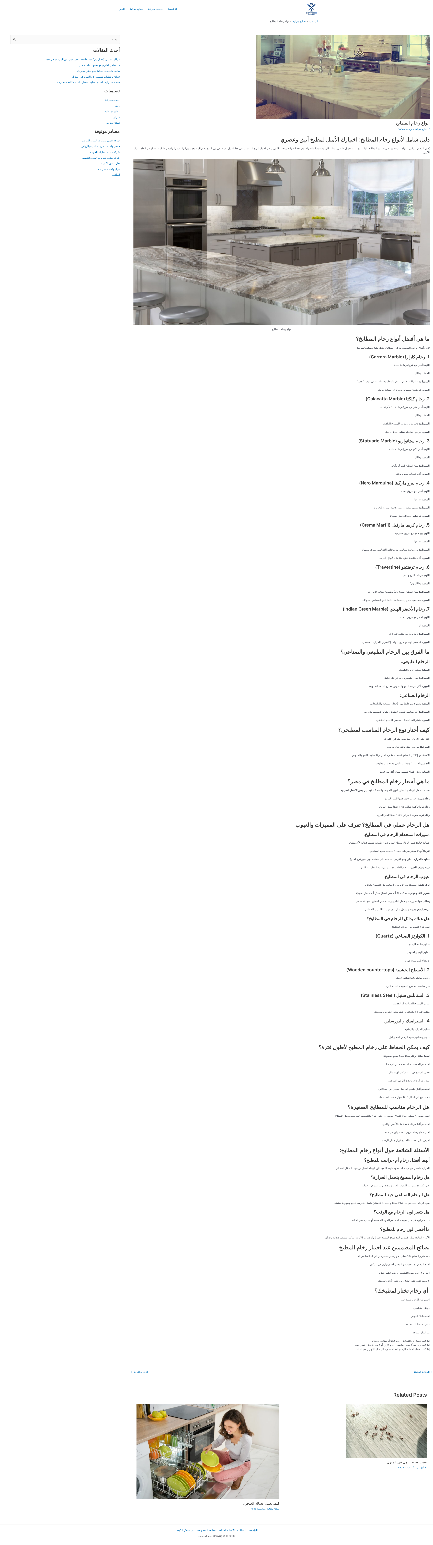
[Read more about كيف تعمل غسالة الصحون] (208, 1451)
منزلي (116, 117)
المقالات (241, 1530)
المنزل (121, 8)
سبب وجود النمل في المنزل (407, 1462)
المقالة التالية (139, 1372)
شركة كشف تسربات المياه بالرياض (101, 140)
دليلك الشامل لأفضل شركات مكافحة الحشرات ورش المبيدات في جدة (82, 59)
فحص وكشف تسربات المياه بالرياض (100, 146)
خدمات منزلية (155, 8)
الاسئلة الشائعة (227, 1530)
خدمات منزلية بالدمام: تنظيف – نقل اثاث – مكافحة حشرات (88, 82)
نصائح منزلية (136, 8)
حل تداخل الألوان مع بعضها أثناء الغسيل (99, 65)
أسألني (116, 174)
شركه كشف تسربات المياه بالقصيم (101, 157)
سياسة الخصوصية (206, 1530)
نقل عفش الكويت (110, 163)
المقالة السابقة (423, 1372)
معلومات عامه (112, 111)
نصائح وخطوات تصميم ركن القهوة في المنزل (96, 76)
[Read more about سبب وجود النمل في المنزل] (386, 1430)
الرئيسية (172, 8)
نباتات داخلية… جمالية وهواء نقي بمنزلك (98, 70)
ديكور (117, 105)
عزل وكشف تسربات (109, 169)
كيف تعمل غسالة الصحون (261, 1503)
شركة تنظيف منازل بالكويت (105, 152)
